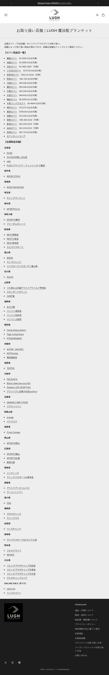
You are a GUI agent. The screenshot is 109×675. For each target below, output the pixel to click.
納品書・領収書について (86, 619)
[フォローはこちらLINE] (19, 662)
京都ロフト (12, 115)
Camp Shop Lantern (16, 330)
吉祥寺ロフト (13, 74)
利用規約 (79, 633)
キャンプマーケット (16, 197)
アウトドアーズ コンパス (18, 488)
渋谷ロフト (12, 66)
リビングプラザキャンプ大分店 (21, 573)
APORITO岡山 (13, 443)
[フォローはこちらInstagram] (12, 662)
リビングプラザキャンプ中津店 (21, 569)
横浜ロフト (12, 87)
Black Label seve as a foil (18, 383)
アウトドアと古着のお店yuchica (22, 391)
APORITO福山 (13, 453)
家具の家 (11, 462)
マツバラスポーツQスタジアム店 (22, 539)
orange (10, 417)
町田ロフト (12, 78)
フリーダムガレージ (16, 223)
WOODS (10, 554)
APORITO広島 (13, 458)
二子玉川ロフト (14, 70)
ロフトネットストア (16, 136)
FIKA (9, 503)
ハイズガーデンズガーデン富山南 (22, 266)
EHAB (10, 153)
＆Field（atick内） (15, 349)
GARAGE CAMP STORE (17, 402)
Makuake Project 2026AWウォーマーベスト (55, 3)
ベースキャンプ (14, 528)
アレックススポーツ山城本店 (20, 477)
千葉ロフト (12, 91)
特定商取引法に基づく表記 (87, 628)
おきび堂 (11, 306)
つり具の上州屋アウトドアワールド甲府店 (26, 287)
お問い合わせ (81, 655)
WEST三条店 (12, 238)
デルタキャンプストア (17, 577)
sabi (9, 161)
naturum (11, 588)
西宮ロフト (12, 111)
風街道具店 (12, 357)
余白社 (10, 257)
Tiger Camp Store (15, 334)
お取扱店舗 (80, 638)
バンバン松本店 (14, 315)
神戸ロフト (12, 107)
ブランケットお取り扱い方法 (88, 642)
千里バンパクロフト (16, 103)
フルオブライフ (14, 550)
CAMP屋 (11, 296)
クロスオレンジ (14, 513)
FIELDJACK (12, 379)
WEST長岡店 (12, 234)
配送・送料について (84, 615)
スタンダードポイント (17, 291)
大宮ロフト (12, 95)
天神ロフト (12, 132)
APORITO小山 (13, 208)
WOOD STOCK (13, 176)
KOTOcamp (13, 353)
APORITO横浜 (13, 219)
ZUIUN (10, 276)
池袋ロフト (12, 62)
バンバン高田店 (14, 310)
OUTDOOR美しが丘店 (17, 157)
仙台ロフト (12, 128)
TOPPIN (10, 368)
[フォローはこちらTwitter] (5, 662)
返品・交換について (84, 610)
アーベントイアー (15, 492)
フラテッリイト (14, 406)
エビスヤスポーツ (15, 247)
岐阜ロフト (12, 119)
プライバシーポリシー (85, 624)
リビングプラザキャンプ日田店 (21, 565)
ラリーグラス (13, 518)
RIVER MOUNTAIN (15, 187)
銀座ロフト (12, 58)
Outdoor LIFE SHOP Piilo (19, 387)
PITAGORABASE (14, 338)
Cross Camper (13, 432)
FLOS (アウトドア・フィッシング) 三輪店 (26, 165)
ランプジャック (14, 262)
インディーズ (13, 473)
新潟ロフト (12, 123)
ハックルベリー (14, 592)
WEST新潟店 (12, 242)
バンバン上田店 (14, 319)
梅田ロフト (12, 99)
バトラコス (12, 421)
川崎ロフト (12, 83)
